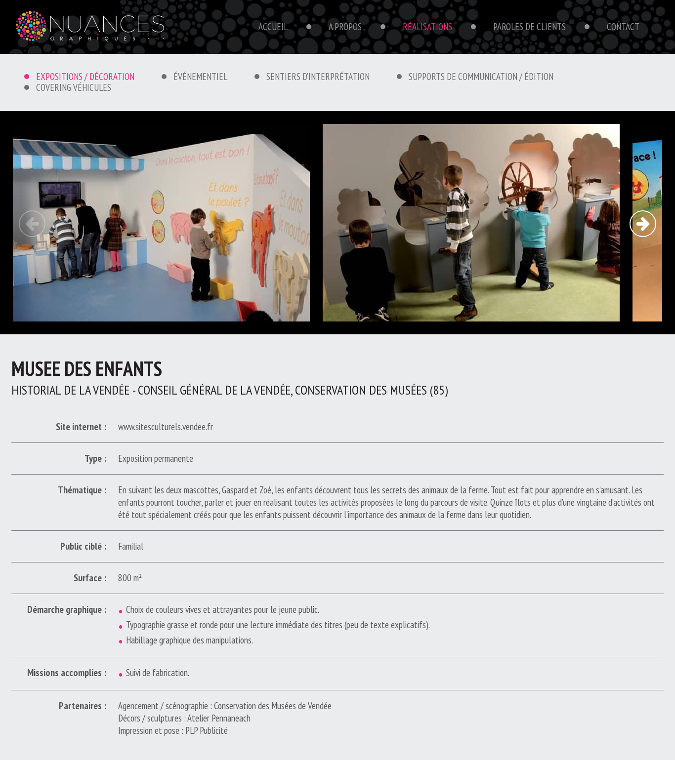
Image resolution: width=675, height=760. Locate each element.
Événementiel (200, 76)
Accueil (273, 27)
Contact (623, 27)
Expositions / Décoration (85, 76)
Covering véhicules (73, 87)
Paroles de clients (529, 27)
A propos (345, 27)
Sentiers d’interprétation (318, 76)
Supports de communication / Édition (481, 76)
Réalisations (427, 27)
